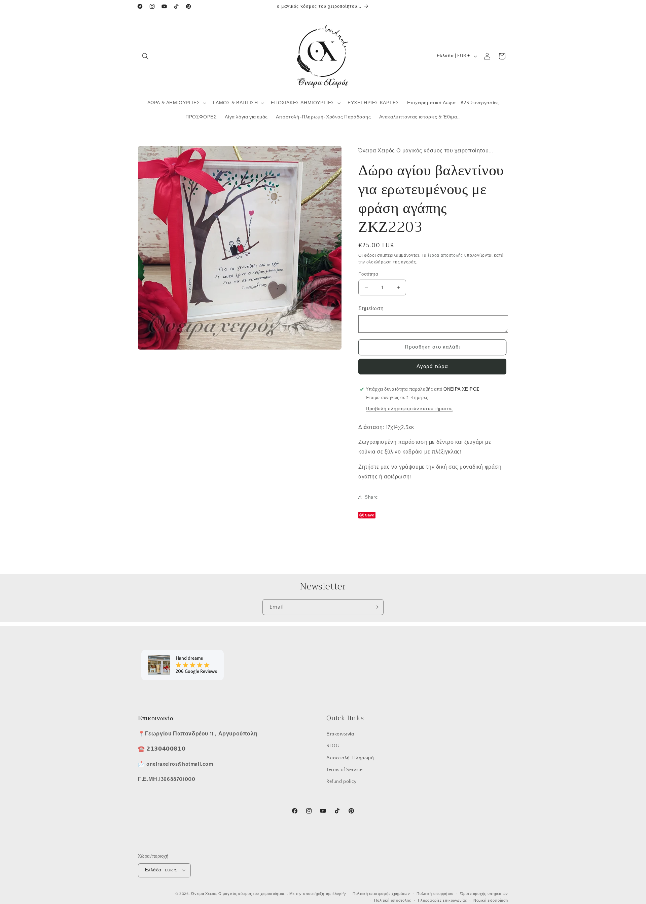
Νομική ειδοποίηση (490, 900)
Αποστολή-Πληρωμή (350, 757)
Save (369, 514)
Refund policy (341, 781)
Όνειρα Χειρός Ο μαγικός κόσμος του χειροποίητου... (239, 894)
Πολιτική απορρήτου (435, 894)
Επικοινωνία (340, 734)
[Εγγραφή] (375, 607)
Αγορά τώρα (432, 366)
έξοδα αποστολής (445, 255)
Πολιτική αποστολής (392, 900)
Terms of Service (344, 769)
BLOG (332, 746)
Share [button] (371, 497)
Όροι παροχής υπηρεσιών (484, 894)
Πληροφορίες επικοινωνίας (442, 900)
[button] (145, 56)
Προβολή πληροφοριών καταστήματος (409, 408)
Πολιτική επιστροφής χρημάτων (381, 894)
